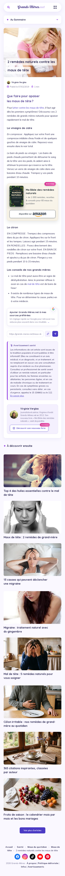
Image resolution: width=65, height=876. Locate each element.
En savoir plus (17, 395)
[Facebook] (17, 857)
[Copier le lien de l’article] (48, 334)
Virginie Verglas (18, 82)
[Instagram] (25, 857)
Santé (20, 847)
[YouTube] (40, 857)
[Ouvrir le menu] (55, 7)
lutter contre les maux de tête (28, 107)
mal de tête (34, 283)
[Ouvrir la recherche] (8, 7)
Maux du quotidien (37, 847)
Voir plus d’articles (32, 830)
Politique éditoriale (48, 863)
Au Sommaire (16, 19)
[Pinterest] (47, 857)
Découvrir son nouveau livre (32, 427)
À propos (31, 863)
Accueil (9, 847)
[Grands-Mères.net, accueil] (31, 7)
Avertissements (36, 866)
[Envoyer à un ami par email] (55, 334)
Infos (23, 866)
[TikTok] (32, 857)
